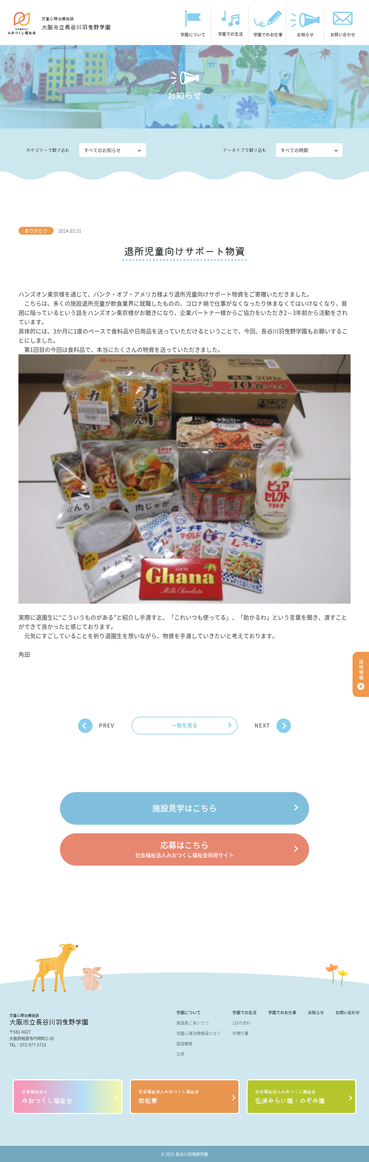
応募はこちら (184, 849)
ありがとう (36, 230)
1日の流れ (241, 1023)
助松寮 (168, 1096)
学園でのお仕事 (282, 1012)
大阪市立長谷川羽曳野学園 (76, 23)
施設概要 (184, 1043)
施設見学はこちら (184, 808)
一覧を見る (184, 725)
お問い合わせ (348, 1012)
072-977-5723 (33, 1044)
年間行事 (240, 1033)
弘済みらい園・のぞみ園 (290, 1096)
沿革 (180, 1054)
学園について (188, 1012)
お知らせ (316, 1012)
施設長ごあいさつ (192, 1023)
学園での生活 (244, 1012)
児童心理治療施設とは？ (198, 1033)
